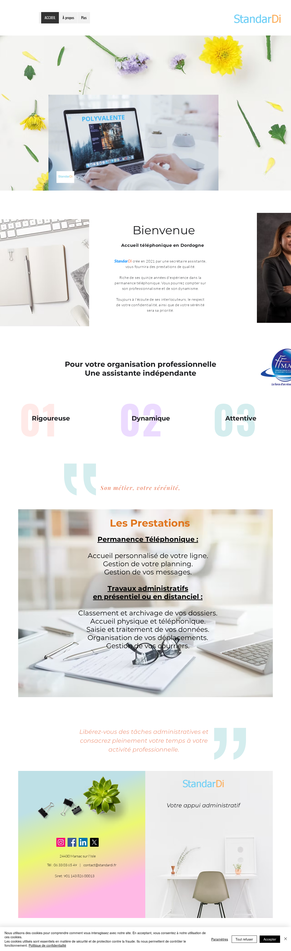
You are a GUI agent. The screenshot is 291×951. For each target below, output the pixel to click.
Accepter (269, 939)
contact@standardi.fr (99, 865)
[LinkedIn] (83, 842)
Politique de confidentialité (47, 945)
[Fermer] (285, 939)
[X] (94, 842)
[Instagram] (60, 842)
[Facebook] (72, 842)
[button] (212, 186)
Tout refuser (244, 939)
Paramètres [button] (219, 939)
